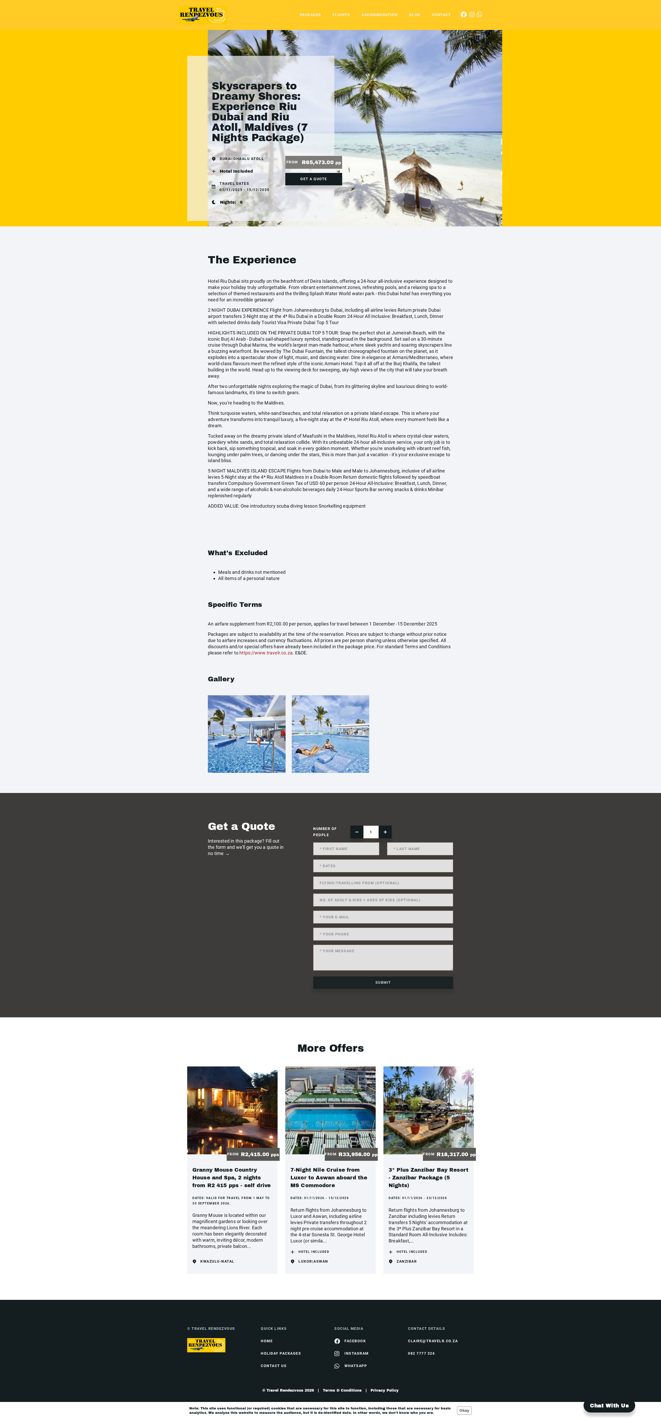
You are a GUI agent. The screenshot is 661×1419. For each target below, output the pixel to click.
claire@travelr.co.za (433, 1341)
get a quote (313, 179)
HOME (267, 1341)
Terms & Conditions (342, 1390)
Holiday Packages (281, 1353)
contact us (274, 1366)
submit (383, 982)
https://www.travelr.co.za (266, 652)
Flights (341, 15)
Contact (441, 15)
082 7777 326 (421, 1353)
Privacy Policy (385, 1390)
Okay (464, 1411)
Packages (310, 15)
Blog (414, 15)
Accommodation (379, 15)
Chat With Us (609, 1405)
